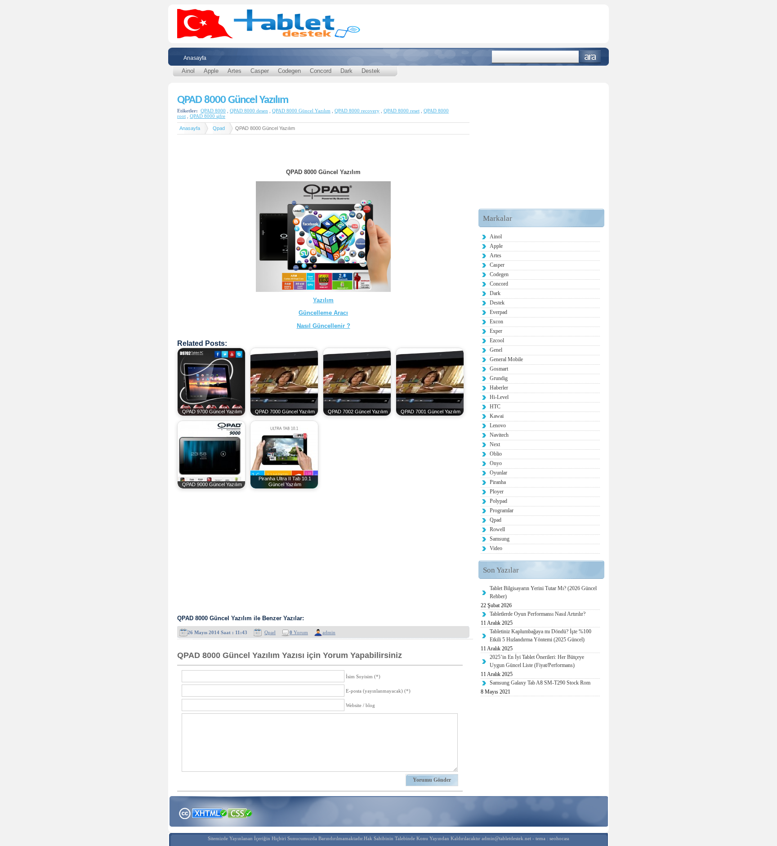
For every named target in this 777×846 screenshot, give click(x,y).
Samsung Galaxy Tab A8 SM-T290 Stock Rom (540, 683)
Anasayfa (194, 58)
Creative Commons (184, 812)
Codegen (289, 70)
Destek (371, 70)
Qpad (219, 128)
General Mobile (506, 359)
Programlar (502, 510)
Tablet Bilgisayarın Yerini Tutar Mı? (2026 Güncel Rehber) (543, 592)
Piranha (498, 482)
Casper (259, 70)
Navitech (499, 435)
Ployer (497, 491)
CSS (240, 812)
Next (495, 444)
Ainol (188, 70)
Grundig (499, 378)
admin (328, 632)
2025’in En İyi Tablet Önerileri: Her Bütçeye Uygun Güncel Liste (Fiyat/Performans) (537, 661)
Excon (496, 321)
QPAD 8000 (213, 110)
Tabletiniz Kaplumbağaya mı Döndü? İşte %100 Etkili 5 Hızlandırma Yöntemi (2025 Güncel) (540, 635)
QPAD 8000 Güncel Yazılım (232, 100)
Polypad (498, 501)
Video (496, 548)
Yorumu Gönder (432, 780)
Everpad (498, 312)
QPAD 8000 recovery (357, 110)
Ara (590, 56)
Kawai (497, 416)
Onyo (496, 463)
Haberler (499, 388)
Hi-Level (499, 397)
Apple (211, 70)
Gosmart (499, 369)
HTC (495, 406)
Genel (496, 350)
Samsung (499, 539)
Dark (346, 70)
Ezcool (497, 340)
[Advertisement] (323, 154)
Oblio (496, 454)
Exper (496, 331)
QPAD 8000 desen (249, 110)
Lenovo (498, 425)
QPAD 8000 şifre (207, 116)
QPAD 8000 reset (402, 110)
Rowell (497, 529)
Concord (320, 70)
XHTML (209, 812)
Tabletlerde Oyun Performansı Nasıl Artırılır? (537, 614)
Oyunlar (498, 473)
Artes (234, 70)
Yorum (299, 632)
